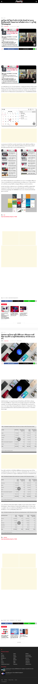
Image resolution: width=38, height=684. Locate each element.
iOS (16, 620)
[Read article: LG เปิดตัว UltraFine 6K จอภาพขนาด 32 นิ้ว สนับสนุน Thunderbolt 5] (24, 309)
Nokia (14, 661)
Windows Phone (28, 664)
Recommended (28, 655)
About (2, 679)
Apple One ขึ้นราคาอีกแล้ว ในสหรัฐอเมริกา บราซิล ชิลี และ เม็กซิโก (5, 636)
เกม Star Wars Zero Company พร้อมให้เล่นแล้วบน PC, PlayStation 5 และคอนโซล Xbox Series (19, 668)
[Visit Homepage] (19, 2)
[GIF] (19, 426)
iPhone (22, 311)
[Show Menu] (1, 1)
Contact (16, 679)
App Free (2, 656)
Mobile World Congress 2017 (13, 297)
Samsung (19, 620)
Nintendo (15, 659)
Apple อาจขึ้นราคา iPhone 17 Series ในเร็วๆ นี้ (24, 636)
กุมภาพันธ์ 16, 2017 (13, 26)
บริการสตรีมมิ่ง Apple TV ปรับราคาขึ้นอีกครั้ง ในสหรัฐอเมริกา (14, 672)
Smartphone (28, 659)
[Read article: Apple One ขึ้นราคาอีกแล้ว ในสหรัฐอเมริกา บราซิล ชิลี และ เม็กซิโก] (5, 631)
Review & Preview (29, 656)
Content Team (6, 26)
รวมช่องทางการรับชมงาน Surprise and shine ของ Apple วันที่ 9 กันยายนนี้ (14, 636)
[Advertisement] (19, 100)
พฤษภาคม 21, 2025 (4, 319)
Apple (8, 620)
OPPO (14, 662)
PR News (27, 653)
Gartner (5, 537)
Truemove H (28, 662)
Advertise (5, 679)
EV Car (2, 661)
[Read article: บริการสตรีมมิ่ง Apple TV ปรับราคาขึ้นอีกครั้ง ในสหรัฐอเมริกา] (3, 673)
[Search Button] (36, 1)
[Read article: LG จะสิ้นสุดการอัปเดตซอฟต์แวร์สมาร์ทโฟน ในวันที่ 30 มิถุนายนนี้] (14, 309)
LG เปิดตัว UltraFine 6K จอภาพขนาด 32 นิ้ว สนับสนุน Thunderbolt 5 (23, 314)
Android (5, 620)
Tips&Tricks (28, 661)
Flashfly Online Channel (5, 664)
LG (4, 215)
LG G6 (7, 297)
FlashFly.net (5, 681)
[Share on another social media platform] (36, 49)
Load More (19, 642)
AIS (1, 653)
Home (2, 17)
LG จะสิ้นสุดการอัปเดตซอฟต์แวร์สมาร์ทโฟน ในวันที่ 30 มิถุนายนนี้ (14, 314)
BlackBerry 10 (12, 620)
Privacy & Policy (11, 679)
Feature (2, 662)
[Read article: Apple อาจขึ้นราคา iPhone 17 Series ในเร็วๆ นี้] (24, 631)
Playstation (15, 664)
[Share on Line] (34, 49)
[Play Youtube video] (19, 203)
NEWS (4, 17)
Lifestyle (14, 656)
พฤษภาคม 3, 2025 (13, 316)
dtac (2, 659)
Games (14, 653)
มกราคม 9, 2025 (22, 316)
